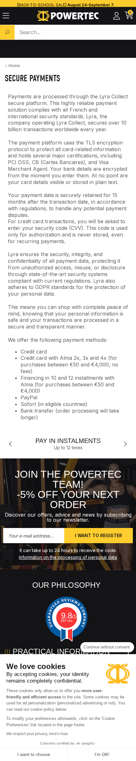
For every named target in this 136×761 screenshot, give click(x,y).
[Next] (125, 443)
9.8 (70, 615)
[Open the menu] (6, 16)
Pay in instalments (68, 440)
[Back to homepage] (68, 16)
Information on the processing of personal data (68, 557)
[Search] (7, 32)
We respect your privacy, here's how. (37, 734)
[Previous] (10, 443)
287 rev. (67, 621)
